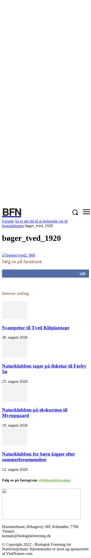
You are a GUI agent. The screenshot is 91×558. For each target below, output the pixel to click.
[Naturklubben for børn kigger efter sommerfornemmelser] (14, 444)
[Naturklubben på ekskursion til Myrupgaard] (14, 400)
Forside (8, 221)
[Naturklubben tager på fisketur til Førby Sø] (14, 356)
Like (82, 273)
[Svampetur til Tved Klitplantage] (14, 318)
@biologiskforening (54, 480)
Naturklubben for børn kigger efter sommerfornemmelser (38, 456)
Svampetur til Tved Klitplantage (35, 327)
